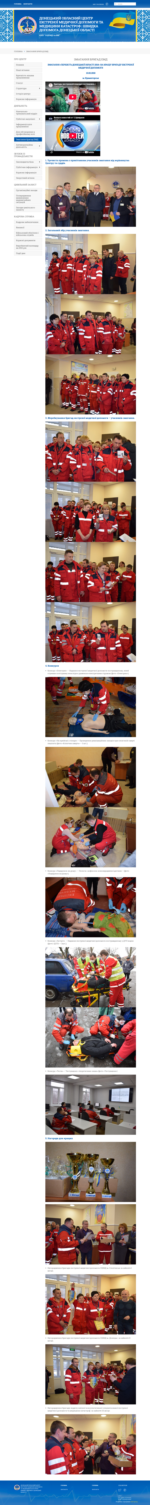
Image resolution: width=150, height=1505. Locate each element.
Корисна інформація (26, 99)
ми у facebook (98, 4)
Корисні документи (25, 240)
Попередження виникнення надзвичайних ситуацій (23, 198)
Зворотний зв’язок (25, 178)
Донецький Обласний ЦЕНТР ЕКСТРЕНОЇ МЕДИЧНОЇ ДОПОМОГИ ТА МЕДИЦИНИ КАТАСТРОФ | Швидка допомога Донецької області (31, 1488)
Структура (21, 88)
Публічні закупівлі (25, 119)
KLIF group (134, 1501)
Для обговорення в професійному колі (25, 133)
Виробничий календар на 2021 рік (27, 246)
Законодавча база (25, 162)
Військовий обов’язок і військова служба (27, 233)
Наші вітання (22, 70)
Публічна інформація (27, 167)
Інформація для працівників (24, 125)
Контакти (27, 4)
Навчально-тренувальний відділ (26, 112)
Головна (17, 4)
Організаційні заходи (26, 190)
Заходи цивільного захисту (25, 208)
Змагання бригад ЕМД (27, 139)
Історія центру (23, 93)
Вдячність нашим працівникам (25, 76)
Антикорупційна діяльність (24, 145)
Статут (19, 83)
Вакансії (20, 227)
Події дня (20, 253)
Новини (20, 64)
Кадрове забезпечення (27, 222)
